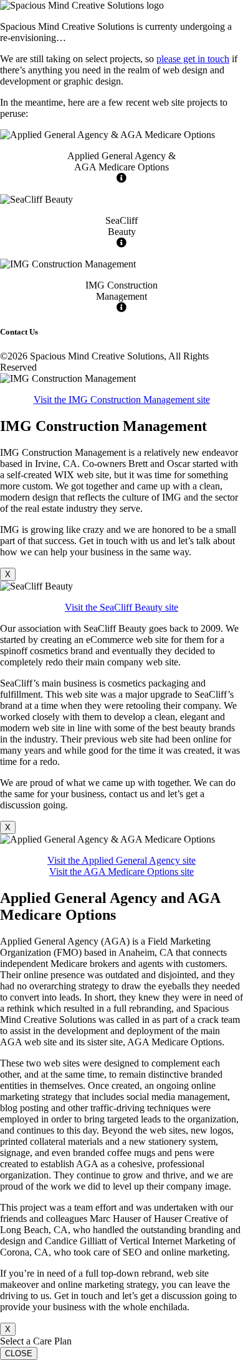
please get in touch (192, 58)
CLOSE (18, 1353)
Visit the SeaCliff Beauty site (121, 607)
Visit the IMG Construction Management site (122, 399)
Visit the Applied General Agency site (121, 860)
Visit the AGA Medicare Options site (121, 871)
